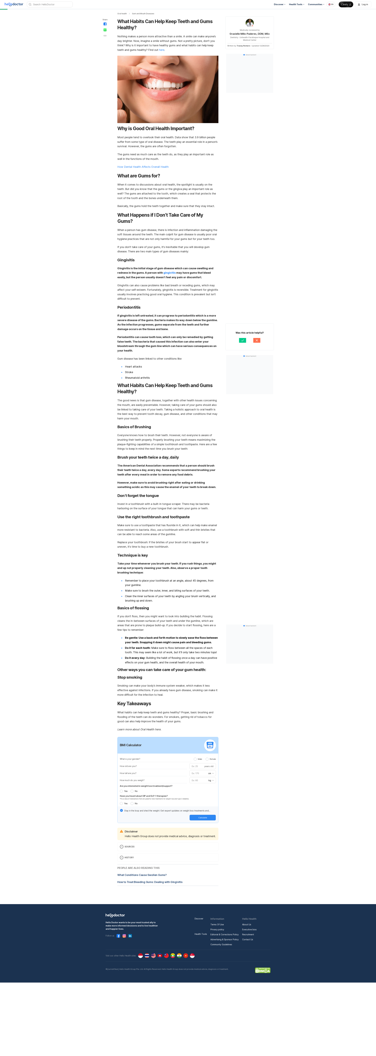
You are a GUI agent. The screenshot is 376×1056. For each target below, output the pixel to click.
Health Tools (201, 934)
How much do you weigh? (132, 780)
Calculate (202, 817)
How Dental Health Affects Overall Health (143, 166)
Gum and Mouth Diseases (143, 13)
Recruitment (248, 934)
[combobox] (331, 4)
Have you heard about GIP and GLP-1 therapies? (144, 796)
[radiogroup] (205, 759)
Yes (126, 791)
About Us (246, 924)
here (161, 49)
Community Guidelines (221, 944)
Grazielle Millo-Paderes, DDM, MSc (250, 33)
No (136, 791)
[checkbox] (121, 810)
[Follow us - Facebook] (118, 936)
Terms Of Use (217, 924)
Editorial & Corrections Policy (224, 934)
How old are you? (128, 766)
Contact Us (247, 939)
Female (213, 759)
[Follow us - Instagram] (124, 936)
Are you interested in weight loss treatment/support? (146, 786)
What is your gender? (130, 759)
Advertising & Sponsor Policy (224, 939)
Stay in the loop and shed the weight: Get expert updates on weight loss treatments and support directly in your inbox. (166, 810)
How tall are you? (128, 773)
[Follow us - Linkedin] (130, 936)
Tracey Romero (243, 46)
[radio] (195, 759)
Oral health (122, 13)
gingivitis (169, 272)
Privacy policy (217, 929)
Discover (199, 918)
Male (200, 759)
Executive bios (249, 929)
